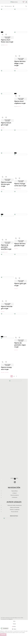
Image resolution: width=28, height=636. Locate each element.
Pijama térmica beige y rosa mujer (19, 63)
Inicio (2, 6)
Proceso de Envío (14, 511)
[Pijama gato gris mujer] (20, 265)
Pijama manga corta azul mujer (20, 185)
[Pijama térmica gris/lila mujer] (20, 202)
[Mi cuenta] (26, 2)
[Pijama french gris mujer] (7, 81)
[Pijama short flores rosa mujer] (7, 19)
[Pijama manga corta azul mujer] (20, 140)
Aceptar (3, 634)
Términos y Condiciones (14, 509)
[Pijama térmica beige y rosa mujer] (20, 19)
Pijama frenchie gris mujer (6, 307)
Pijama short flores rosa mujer (7, 41)
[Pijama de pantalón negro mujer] (20, 324)
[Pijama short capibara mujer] (20, 81)
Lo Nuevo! (15, 493)
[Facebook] (14, 479)
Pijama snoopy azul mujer (6, 368)
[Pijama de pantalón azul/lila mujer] (7, 202)
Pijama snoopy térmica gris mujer (6, 184)
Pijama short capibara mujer (20, 102)
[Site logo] (14, 1)
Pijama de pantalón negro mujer (20, 345)
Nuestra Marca (15, 490)
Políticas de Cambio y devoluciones (14, 505)
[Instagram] (15, 482)
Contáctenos (14, 497)
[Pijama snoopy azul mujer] (7, 324)
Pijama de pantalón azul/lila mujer (6, 247)
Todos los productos (14, 495)
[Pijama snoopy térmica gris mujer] (7, 140)
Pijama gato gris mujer (20, 285)
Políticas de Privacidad (14, 507)
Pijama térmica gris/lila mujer (19, 245)
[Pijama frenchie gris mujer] (7, 265)
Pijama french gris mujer (6, 124)
